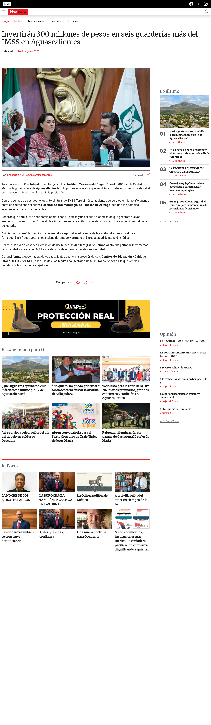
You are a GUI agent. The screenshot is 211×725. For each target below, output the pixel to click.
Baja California (170, 345)
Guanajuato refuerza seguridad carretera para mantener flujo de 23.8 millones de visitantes (188, 205)
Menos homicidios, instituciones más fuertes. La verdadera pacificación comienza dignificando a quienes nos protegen (132, 541)
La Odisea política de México (92, 498)
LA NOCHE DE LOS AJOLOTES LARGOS (16, 498)
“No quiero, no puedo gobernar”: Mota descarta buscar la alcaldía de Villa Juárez (189, 153)
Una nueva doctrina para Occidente (91, 534)
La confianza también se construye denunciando (18, 536)
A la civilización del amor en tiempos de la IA (131, 500)
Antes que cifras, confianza (51, 534)
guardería (56, 21)
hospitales (73, 21)
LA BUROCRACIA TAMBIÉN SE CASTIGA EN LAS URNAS (55, 500)
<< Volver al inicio (169, 221)
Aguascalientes (13, 21)
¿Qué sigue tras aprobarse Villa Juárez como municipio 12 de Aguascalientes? (186, 135)
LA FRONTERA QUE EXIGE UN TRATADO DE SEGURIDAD (186, 170)
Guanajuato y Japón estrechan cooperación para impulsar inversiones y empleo (186, 187)
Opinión (166, 413)
